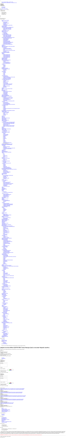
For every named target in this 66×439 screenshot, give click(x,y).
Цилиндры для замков (6, 51)
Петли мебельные (5, 309)
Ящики (3, 264)
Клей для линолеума (4, 59)
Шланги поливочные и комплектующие (8, 275)
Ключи (4, 229)
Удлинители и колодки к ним (7, 167)
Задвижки (4, 291)
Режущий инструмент (5, 246)
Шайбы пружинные (6, 215)
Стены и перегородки (5, 75)
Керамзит (4, 81)
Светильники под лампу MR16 (7, 148)
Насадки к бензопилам (6, 231)
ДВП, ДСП (4, 69)
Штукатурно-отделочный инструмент (8, 252)
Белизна (4, 296)
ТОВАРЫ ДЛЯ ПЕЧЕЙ (5, 286)
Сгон (4, 139)
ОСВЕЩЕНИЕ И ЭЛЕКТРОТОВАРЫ (7, 144)
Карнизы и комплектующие (5, 30)
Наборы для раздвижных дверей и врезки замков (8, 46)
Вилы (4, 278)
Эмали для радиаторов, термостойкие (8, 183)
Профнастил (3, 332)
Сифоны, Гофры (4, 129)
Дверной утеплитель (4, 220)
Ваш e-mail (1, 376)
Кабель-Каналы (4, 150)
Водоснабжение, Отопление (5, 419)
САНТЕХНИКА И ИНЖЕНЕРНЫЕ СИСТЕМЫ (8, 110)
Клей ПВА (4, 176)
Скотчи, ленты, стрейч (6, 319)
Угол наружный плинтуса (6, 63)
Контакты (3, 341)
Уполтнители (3, 223)
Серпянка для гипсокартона (7, 77)
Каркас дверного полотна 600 (7, 34)
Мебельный (4, 191)
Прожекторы (5, 147)
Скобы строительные (4, 206)
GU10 (4, 154)
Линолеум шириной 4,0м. (6, 57)
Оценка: (1, 367)
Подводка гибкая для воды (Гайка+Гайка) (8, 122)
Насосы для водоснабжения (7, 99)
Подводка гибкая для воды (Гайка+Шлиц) (8, 123)
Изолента (4, 164)
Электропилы (5, 234)
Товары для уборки (4, 312)
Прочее (3, 127)
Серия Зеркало (5, 32)
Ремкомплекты (4, 128)
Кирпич (3, 288)
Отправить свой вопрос (3, 384)
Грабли (4, 271)
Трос (4, 211)
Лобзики (4, 258)
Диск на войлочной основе (6, 240)
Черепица (4, 331)
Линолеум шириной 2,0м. (6, 54)
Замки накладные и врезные (7, 48)
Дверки (4, 290)
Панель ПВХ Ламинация (6, 40)
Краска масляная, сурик (6, 182)
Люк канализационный (5, 94)
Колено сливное (5, 325)
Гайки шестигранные (6, 196)
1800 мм (4, 65)
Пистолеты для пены (6, 172)
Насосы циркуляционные (6, 103)
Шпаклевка (4, 86)
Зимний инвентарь (4, 283)
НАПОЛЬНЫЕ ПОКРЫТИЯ (5, 52)
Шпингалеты (5, 311)
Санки (3, 305)
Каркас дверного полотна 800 (7, 29)
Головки (4, 236)
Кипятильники (5, 295)
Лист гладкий (5, 333)
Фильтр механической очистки (7, 142)
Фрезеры (4, 263)
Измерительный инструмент (7, 250)
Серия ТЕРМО (5, 33)
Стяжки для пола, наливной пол (7, 84)
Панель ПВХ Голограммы (6, 41)
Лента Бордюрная (4, 119)
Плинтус (4, 61)
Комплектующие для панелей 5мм (7, 44)
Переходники (5, 166)
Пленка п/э (4, 268)
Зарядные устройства (6, 237)
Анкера (3, 190)
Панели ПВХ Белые (6, 38)
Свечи (4, 318)
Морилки (3, 187)
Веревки (4, 316)
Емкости (3, 299)
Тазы (4, 302)
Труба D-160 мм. (5, 92)
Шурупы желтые (5, 218)
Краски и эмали (4, 180)
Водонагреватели (5, 102)
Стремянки (4, 304)
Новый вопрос (2, 374)
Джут (2, 89)
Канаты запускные (5, 228)
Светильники (3, 145)
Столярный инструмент (6, 251)
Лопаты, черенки (5, 280)
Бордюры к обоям (4, 26)
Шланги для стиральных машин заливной (8, 125)
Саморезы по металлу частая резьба (8, 204)
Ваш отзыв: (1, 363)
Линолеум (3, 53)
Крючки (4, 307)
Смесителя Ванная (4, 130)
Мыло (4, 297)
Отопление (3, 101)
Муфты (4, 136)
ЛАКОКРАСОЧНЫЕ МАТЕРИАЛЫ (6, 168)
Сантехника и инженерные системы (6, 421)
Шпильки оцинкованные (5, 216)
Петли (4, 49)
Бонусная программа (4, 343)
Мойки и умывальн (4, 120)
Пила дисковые (5, 261)
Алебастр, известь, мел (6, 79)
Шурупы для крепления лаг (7, 217)
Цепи (4, 233)
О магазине (3, 339)
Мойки (4, 259)
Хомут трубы (5, 329)
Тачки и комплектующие (6, 274)
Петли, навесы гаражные (6, 310)
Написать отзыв (2, 361)
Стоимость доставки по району (6, 409)
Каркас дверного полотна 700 (7, 28)
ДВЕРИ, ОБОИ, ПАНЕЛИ (5, 20)
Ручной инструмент (4, 249)
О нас (2, 408)
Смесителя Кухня (4, 131)
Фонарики (4, 162)
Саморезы (3, 202)
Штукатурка (5, 87)
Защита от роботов (2, 368)
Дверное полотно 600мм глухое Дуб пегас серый (6, 403)
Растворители (3, 188)
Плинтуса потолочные (5, 31)
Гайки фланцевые (5, 195)
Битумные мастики (4, 173)
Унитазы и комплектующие (5, 111)
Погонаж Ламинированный (7, 36)
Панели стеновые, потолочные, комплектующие (8, 37)
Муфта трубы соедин (6, 327)
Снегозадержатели (4, 335)
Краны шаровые (4, 118)
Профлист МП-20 (5, 334)
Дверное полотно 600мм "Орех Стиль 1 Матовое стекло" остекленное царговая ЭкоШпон (12, 389)
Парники (4, 269)
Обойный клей (5, 24)
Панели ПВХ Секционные (6, 43)
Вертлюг (4, 208)
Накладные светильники (6, 146)
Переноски (3, 157)
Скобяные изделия (4, 306)
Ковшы (4, 301)
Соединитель (5, 328)
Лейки (4, 272)
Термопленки (5, 321)
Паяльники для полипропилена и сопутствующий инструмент (11, 108)
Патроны (4, 165)
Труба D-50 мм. (5, 93)
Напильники (5, 230)
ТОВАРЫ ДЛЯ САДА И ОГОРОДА (6, 265)
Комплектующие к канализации (7, 91)
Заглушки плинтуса (5, 60)
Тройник (4, 140)
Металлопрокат (4, 71)
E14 (3, 153)
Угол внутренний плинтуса (7, 62)
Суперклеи (4, 178)
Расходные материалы (5, 239)
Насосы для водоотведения (5, 95)
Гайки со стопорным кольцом (7, 194)
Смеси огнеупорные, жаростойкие (7, 83)
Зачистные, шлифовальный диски (7, 241)
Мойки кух (4, 121)
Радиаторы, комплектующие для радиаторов (9, 104)
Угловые (4, 66)
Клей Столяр (5, 177)
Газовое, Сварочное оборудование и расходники (9, 256)
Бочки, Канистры (5, 300)
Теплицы (4, 266)
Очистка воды (5, 100)
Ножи (4, 247)
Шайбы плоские (5, 214)
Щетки (4, 315)
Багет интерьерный (4, 25)
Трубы (4, 74)
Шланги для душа (5, 124)
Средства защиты (4, 253)
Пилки (4, 244)
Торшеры (4, 149)
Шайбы (3, 213)
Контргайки (4, 135)
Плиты (4, 292)
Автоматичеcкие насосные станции (8, 97)
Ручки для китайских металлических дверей (9, 50)
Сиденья (4, 114)
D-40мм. (4, 107)
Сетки (4, 73)
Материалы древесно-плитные (6, 68)
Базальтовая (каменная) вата (5, 219)
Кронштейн (4, 326)
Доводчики (4, 47)
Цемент (4, 85)
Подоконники (3, 45)
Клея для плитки (5, 82)
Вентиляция (3, 116)
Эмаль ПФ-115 (5, 185)
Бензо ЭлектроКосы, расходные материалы (9, 226)
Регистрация (3, 7)
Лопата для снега (5, 284)
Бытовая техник (4, 294)
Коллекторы (3, 117)
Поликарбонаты (5, 267)
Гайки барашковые (5, 193)
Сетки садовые (5, 281)
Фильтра (4, 109)
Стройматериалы (4, 417)
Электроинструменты (5, 254)
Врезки (4, 133)
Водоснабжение (4, 96)
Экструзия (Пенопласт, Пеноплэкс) (6, 224)
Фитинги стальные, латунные (6, 132)
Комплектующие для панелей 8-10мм (8, 42)
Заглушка (4, 324)
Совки (4, 314)
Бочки (4, 181)
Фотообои (4, 23)
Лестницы (4, 303)
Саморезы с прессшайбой (6, 205)
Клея (2, 174)
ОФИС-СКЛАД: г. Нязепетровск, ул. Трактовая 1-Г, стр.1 (9, 2)
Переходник (5, 138)
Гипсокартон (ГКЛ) (5, 76)
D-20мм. (4, 105)
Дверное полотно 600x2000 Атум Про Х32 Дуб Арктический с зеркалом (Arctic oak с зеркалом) (12, 396)
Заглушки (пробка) (5, 134)
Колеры (3, 179)
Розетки (4, 160)
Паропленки (3, 221)
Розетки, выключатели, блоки (6, 158)
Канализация (3, 90)
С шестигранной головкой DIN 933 (8, 192)
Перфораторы (5, 260)
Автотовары (3, 235)
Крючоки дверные (5, 308)
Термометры (5, 320)
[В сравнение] (8, 391)
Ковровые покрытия (4, 58)
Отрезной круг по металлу (6, 243)
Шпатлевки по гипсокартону (7, 78)
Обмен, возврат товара (5, 410)
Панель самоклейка (5, 39)
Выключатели (5, 159)
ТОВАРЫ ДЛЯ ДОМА (5, 293)
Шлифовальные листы (6, 245)
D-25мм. (4, 106)
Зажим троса (5, 209)
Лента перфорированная (6, 200)
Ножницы (4, 248)
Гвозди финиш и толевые (5, 197)
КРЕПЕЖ (3, 189)
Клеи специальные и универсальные (8, 175)
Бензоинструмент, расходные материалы (7, 225)
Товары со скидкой (4, 340)
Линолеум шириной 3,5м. (6, 56)
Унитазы (4, 115)
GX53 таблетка (5, 155)
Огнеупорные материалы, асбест (6, 289)
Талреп (4, 210)
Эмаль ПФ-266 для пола (6, 186)
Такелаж (3, 207)
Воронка (4, 323)
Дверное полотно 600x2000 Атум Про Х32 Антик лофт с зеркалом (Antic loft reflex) (11, 392)
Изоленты (4, 317)
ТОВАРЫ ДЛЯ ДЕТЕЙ (5, 336)
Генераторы (4, 257)
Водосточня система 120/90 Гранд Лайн (7, 322)
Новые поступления (4, 411)
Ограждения (3, 276)
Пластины (4, 201)
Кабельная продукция (5, 151)
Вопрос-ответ (3, 358)
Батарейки (4, 161)
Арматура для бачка (6, 112)
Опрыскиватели (5, 273)
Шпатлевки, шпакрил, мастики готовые (7, 88)
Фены (4, 262)
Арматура (4, 72)
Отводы (4, 137)
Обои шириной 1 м (5, 21)
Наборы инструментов (5, 238)
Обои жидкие (5, 22)
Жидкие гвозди (5, 170)
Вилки (4, 163)
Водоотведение (4, 418)
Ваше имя (1, 375)
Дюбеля (3, 198)
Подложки (3, 67)
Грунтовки (4, 80)
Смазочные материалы (6, 232)
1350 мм (4, 64)
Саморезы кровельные (6, 203)
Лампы (3, 152)
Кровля (3, 330)
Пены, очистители (5, 171)
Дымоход (3, 287)
